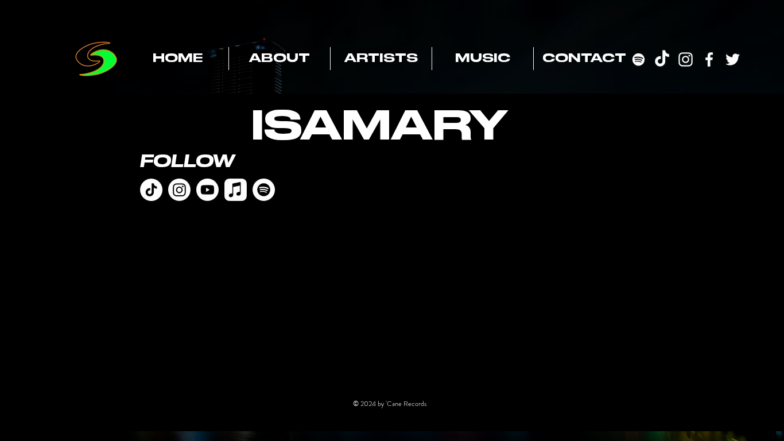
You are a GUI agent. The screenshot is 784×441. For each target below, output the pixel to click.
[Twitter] (732, 59)
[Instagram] (179, 190)
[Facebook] (709, 59)
